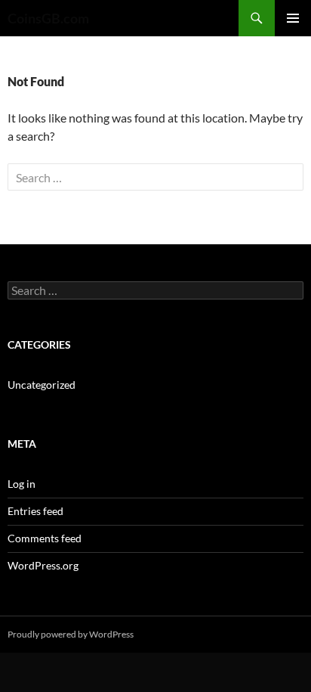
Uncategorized (41, 384)
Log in (21, 483)
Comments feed (45, 538)
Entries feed (35, 510)
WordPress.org (43, 565)
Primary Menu (293, 18)
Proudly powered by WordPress (71, 634)
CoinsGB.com (48, 18)
